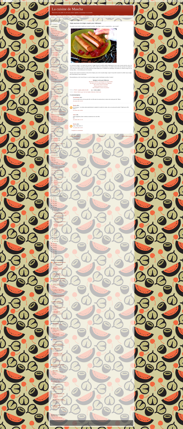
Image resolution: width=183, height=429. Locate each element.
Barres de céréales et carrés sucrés (58, 38)
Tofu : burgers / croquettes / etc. (57, 177)
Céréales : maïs (54, 54)
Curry (52, 74)
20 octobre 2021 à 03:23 (78, 101)
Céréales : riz (53, 59)
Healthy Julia (55, 328)
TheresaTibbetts (96, 423)
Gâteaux (52, 98)
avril (55, 235)
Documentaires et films (55, 81)
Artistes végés (54, 35)
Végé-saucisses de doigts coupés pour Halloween (60, 216)
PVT (52, 141)
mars (55, 237)
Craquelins (53, 69)
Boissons (53, 42)
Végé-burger (53, 192)
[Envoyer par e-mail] (94, 90)
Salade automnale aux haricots (101, 86)
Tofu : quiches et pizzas (56, 182)
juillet (55, 230)
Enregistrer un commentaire (77, 130)
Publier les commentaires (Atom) (82, 139)
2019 (54, 245)
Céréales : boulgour (55, 50)
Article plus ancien (127, 136)
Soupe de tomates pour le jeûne (59, 345)
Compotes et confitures (55, 64)
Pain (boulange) (54, 129)
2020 (54, 243)
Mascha (74, 105)
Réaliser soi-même (55, 145)
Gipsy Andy (55, 370)
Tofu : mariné (54, 178)
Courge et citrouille (55, 67)
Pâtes (52, 133)
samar (74, 114)
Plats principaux (54, 138)
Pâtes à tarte (53, 135)
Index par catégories (76, 16)
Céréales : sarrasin (54, 60)
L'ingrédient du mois (55, 109)
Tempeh (52, 173)
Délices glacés (54, 78)
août (55, 228)
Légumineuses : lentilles (56, 119)
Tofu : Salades (54, 184)
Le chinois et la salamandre (58, 295)
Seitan (52, 160)
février (55, 239)
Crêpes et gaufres (54, 71)
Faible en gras (80, 92)
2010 (54, 256)
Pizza (52, 136)
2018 (54, 247)
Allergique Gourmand (57, 268)
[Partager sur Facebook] (98, 90)
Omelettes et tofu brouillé (56, 128)
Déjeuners (53, 76)
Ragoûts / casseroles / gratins (57, 143)
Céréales (52, 47)
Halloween (93, 92)
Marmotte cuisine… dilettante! (57, 387)
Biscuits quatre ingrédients (58, 302)
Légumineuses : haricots (56, 117)
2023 (54, 203)
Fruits (52, 94)
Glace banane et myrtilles (57, 324)
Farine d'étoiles (56, 333)
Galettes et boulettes (55, 96)
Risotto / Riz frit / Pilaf (56, 148)
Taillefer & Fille (54, 168)
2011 (54, 254)
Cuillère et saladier (57, 273)
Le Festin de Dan (56, 348)
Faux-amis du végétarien (56, 92)
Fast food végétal (87, 92)
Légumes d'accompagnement (57, 114)
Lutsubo (54, 359)
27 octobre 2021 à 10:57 (78, 127)
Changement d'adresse (57, 367)
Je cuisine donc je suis (57, 353)
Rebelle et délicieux (57, 301)
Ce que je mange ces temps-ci (57, 45)
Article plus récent (75, 136)
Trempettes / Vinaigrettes (56, 190)
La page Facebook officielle (56, 417)
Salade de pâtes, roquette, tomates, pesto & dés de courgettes (57, 314)
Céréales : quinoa (54, 57)
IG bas (52, 108)
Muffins (52, 123)
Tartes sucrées (54, 172)
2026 (54, 198)
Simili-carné (98, 92)
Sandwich (53, 152)
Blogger (106, 423)
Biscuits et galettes (55, 40)
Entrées (75, 92)
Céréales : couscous (55, 52)
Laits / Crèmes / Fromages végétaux (58, 111)
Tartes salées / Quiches (55, 170)
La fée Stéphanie (56, 311)
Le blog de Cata (56, 381)
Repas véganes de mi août (58, 340)
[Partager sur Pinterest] (99, 90)
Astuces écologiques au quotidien (57, 37)
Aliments (53, 30)
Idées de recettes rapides (56, 106)
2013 (54, 251)
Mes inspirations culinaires (58, 399)
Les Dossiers (86, 16)
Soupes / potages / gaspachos (57, 167)
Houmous (53, 104)
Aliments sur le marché (55, 31)
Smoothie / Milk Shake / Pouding (58, 164)
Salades (52, 150)
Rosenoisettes (55, 306)
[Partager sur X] (97, 90)
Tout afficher (64, 318)
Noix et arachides (54, 126)
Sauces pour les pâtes (55, 157)
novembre (56, 209)
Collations (53, 62)
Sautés (52, 159)
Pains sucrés (53, 131)
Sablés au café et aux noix (58, 349)
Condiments (53, 66)
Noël (52, 124)
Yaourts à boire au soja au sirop (59, 280)
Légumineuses (54, 116)
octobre (55, 210)
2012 (54, 253)
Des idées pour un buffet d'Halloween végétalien (101, 83)
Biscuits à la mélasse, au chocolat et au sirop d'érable (101, 81)
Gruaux (52, 101)
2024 (54, 201)
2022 (54, 205)
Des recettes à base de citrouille (101, 84)
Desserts (52, 79)
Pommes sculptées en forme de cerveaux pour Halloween (60, 213)
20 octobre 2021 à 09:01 (78, 110)
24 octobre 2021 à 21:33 (78, 119)
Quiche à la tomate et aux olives (59, 275)
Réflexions (53, 147)
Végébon (54, 339)
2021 (54, 207)
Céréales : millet (54, 55)
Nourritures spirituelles (58, 344)
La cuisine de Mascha (67, 9)
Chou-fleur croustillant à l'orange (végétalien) (58, 225)
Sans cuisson (53, 153)
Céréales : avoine (54, 48)
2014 (54, 249)
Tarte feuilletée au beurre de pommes (101, 87)
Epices (52, 84)
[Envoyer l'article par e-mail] (92, 89)
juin (55, 231)
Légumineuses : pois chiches (57, 121)
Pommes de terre (54, 140)
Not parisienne (76, 97)
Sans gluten (53, 155)
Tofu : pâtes (53, 180)
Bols (52, 43)
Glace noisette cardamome (58, 396)
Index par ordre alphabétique (63, 16)
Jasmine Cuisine (56, 284)
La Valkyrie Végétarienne (58, 289)
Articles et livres (54, 33)
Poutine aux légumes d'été (58, 264)
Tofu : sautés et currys (55, 187)
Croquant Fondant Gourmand (57, 406)
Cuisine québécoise (55, 72)
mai (55, 233)
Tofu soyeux (53, 189)
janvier (55, 241)
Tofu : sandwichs (54, 185)
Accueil (52, 16)
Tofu (52, 175)
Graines (52, 99)
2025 (54, 199)
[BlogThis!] (95, 90)
